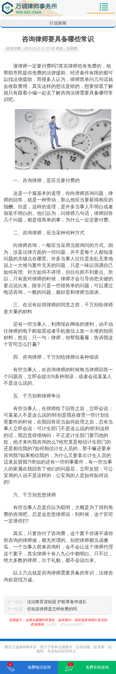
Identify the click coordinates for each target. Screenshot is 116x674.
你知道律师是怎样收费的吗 (52, 609)
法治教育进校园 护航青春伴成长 (57, 602)
